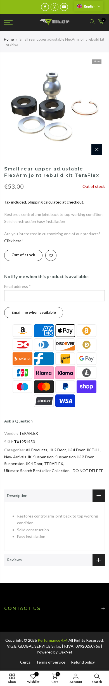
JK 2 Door (57, 449)
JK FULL (93, 449)
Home (9, 39)
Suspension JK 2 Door (74, 456)
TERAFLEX (28, 433)
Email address (17, 286)
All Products (36, 449)
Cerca (25, 662)
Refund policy (83, 662)
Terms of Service (50, 662)
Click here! (13, 240)
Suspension (43, 456)
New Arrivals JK (18, 456)
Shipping (35, 202)
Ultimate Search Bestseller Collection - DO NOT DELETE (53, 470)
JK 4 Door (76, 449)
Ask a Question (18, 421)
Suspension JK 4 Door (23, 463)
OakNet (65, 652)
